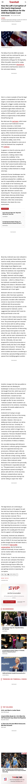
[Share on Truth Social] (5, 575)
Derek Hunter (4, 653)
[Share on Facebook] (8, 575)
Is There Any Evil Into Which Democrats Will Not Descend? (13, 724)
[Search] (25, 1)
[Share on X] (2, 575)
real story (15, 121)
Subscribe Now (21, 601)
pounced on (20, 64)
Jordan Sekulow (5, 675)
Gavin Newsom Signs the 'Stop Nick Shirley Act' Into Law (13, 628)
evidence (6, 147)
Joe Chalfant (4, 631)
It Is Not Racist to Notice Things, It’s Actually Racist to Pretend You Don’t (13, 651)
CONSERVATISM (4, 580)
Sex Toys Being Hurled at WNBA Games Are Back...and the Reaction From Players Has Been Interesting (14, 770)
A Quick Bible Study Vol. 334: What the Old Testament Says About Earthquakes (13, 717)
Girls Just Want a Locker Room (10, 710)
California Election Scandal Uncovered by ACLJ (13, 673)
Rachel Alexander (5, 15)
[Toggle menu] (2, 2)
